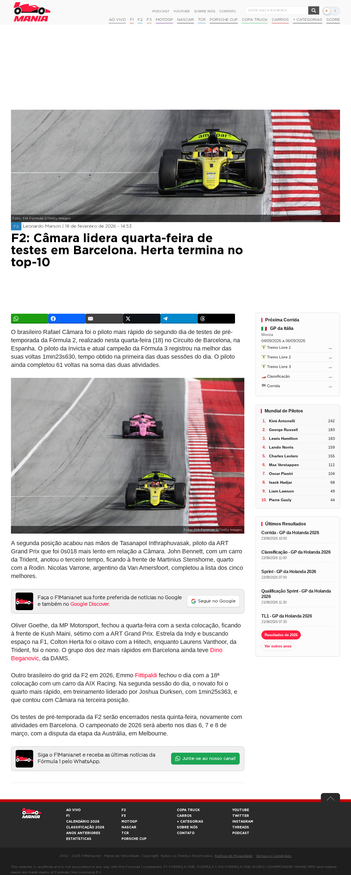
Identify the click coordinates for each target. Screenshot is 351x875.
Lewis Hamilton (283, 438)
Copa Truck (255, 20)
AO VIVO (73, 810)
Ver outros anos (278, 646)
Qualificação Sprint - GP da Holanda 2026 (296, 594)
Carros (280, 20)
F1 (132, 20)
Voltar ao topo (330, 800)
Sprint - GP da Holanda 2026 (288, 571)
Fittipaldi (146, 675)
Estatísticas (78, 838)
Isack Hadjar (280, 482)
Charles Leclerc (283, 456)
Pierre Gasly (280, 500)
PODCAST (240, 833)
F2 (140, 20)
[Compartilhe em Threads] (216, 319)
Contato (227, 11)
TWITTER (240, 815)
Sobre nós (204, 11)
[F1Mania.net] (32, 12)
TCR (202, 20)
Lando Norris (281, 447)
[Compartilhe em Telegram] (179, 319)
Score (333, 20)
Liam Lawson (281, 491)
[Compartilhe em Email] (104, 319)
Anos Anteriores (83, 833)
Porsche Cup (224, 20)
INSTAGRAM (242, 821)
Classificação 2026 (85, 827)
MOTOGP (129, 821)
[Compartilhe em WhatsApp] (29, 319)
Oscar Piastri (281, 473)
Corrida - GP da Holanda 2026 (290, 532)
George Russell (283, 429)
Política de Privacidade (234, 855)
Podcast (160, 11)
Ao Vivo (117, 20)
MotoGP (164, 20)
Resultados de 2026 (281, 635)
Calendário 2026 (82, 821)
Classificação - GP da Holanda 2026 (295, 552)
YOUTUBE (240, 810)
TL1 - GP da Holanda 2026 (286, 616)
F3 (149, 20)
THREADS (240, 827)
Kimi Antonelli (282, 421)
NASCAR (185, 20)
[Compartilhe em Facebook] (67, 319)
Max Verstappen (284, 465)
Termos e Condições (273, 855)
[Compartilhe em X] (141, 319)
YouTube (181, 11)
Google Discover (89, 604)
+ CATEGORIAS (307, 20)
